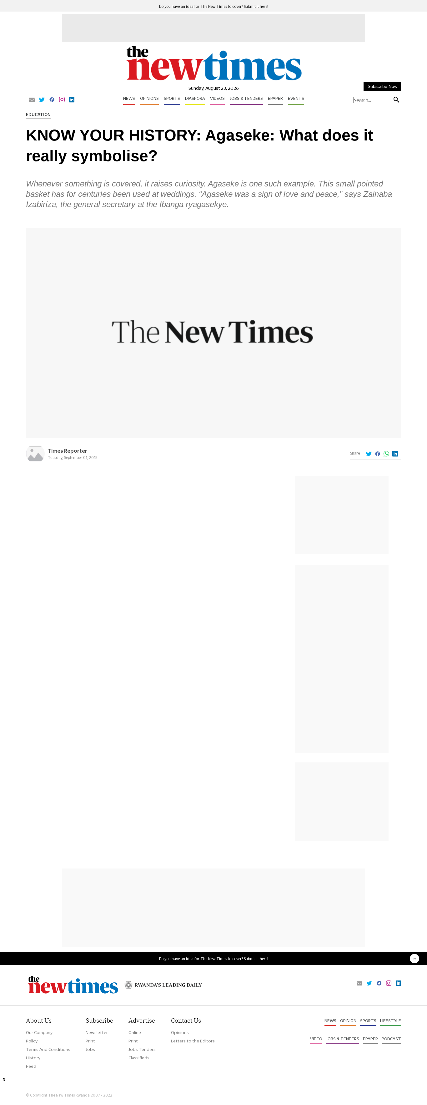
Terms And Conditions (48, 1049)
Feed (31, 1066)
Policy (32, 1040)
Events (296, 98)
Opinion (348, 1020)
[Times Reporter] (35, 461)
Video (316, 1038)
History (33, 1057)
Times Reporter (67, 451)
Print (90, 1040)
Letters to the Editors (193, 1040)
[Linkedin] (71, 100)
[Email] (32, 100)
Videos (217, 98)
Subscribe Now (382, 86)
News (129, 98)
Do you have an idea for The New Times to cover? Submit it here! (213, 6)
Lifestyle (390, 1020)
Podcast (391, 1038)
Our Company (39, 1032)
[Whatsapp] (386, 454)
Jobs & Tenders (246, 98)
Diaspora (195, 98)
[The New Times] (213, 80)
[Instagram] (62, 100)
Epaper (275, 98)
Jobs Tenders (142, 1049)
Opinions (149, 98)
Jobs (90, 1049)
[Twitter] (42, 100)
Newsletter (97, 1032)
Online (134, 1032)
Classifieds (138, 1057)
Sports (172, 98)
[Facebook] (52, 100)
